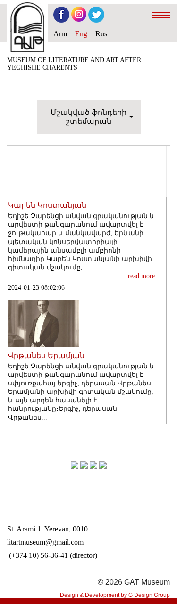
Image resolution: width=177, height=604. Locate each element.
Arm (60, 34)
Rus (101, 34)
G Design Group (149, 595)
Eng (81, 34)
